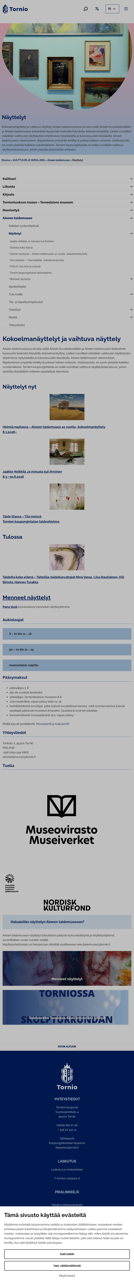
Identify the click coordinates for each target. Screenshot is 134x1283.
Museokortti (43, 724)
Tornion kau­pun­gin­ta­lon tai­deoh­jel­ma (31, 272)
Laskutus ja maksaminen (67, 1169)
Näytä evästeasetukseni (67, 1205)
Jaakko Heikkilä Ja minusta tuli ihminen (32, 241)
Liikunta (9, 186)
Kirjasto (8, 194)
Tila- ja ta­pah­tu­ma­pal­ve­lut (26, 302)
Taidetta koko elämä (21, 247)
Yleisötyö (15, 309)
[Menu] (126, 8)
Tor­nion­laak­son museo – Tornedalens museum (38, 202)
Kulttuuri (9, 179)
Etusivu (6, 160)
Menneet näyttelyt (20, 279)
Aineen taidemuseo (58, 160)
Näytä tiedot (67, 1275)
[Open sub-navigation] (131, 179)
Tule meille (16, 294)
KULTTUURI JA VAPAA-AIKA (29, 160)
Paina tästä (10, 607)
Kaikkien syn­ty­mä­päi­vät (24, 226)
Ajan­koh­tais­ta (17, 286)
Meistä (13, 317)
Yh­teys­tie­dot (17, 325)
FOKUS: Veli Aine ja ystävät (25, 266)
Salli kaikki (67, 1254)
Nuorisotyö (11, 210)
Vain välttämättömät (67, 1265)
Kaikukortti (62, 724)
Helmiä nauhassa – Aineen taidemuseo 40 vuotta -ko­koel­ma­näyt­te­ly (48, 254)
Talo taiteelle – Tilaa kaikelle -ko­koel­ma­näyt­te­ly (37, 260)
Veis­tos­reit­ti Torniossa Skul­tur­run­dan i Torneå (67, 1018)
